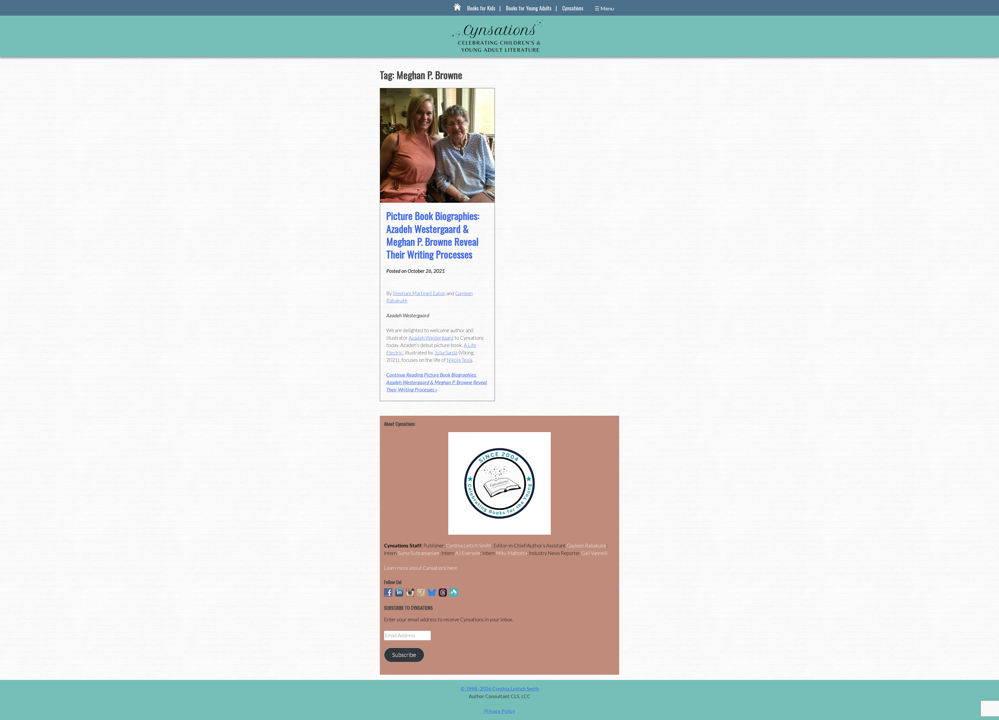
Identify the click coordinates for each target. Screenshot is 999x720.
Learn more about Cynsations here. (421, 568)
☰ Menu (604, 8)
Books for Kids (481, 8)
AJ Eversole (467, 553)
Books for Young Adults (529, 8)
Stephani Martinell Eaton (419, 293)
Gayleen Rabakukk (586, 545)
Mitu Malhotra (511, 553)
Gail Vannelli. (595, 553)
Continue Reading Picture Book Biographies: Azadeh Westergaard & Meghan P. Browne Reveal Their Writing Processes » (436, 382)
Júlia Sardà (445, 353)
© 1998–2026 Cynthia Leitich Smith (499, 689)
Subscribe (404, 654)
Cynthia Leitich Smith (468, 545)
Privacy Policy (499, 711)
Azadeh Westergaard (431, 338)
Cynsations (572, 8)
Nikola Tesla (459, 360)
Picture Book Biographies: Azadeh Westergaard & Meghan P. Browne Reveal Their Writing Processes (432, 234)
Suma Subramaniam (418, 553)
